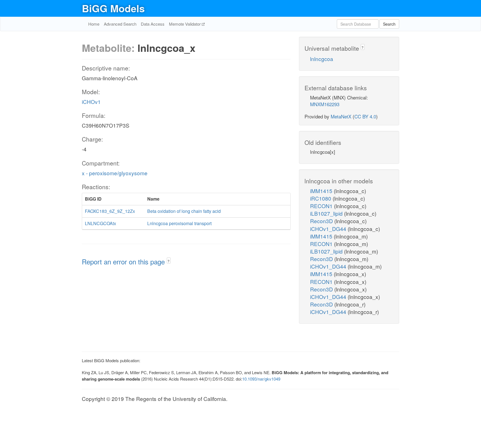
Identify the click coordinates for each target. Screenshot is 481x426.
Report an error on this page (124, 261)
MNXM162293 (324, 104)
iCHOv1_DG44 (329, 228)
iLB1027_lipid (327, 213)
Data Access (153, 24)
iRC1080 (321, 198)
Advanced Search (120, 24)
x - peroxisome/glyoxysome (115, 173)
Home (93, 24)
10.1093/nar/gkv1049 (261, 379)
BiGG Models (113, 8)
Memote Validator (185, 24)
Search (389, 24)
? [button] (169, 261)
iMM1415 (322, 190)
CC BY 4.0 (365, 116)
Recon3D (322, 221)
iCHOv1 (91, 101)
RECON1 (322, 206)
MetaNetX (341, 116)
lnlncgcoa (321, 58)
